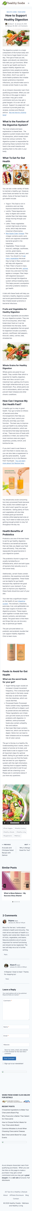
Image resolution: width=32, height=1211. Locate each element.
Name (6, 1027)
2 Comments (24, 26)
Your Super (21, 12)
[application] (16, 804)
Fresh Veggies (8, 828)
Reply (5, 954)
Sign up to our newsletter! (13, 1064)
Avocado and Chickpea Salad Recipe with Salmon (8, 850)
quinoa (25, 268)
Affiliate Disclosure (17, 1195)
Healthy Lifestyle (8, 832)
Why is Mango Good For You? (24, 847)
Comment (7, 1001)
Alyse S (12, 24)
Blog (27, 1195)
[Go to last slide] (4, 886)
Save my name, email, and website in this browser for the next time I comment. (16, 1051)
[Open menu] (28, 3)
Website (6, 1045)
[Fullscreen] (27, 823)
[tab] (12, 901)
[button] (16, 804)
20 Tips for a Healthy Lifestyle (16, 1192)
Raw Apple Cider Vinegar (15, 233)
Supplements (7, 836)
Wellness (17, 836)
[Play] (5, 823)
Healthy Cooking (20, 828)
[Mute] (24, 823)
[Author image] (6, 24)
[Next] (27, 886)
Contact (16, 1199)
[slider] (14, 822)
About (5, 1195)
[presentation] (16, 880)
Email (6, 1036)
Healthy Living (12, 12)
